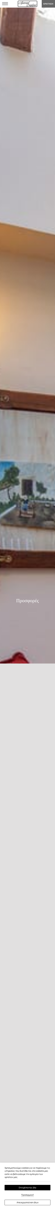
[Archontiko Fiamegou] (27, 4)
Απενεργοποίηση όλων (27, 1202)
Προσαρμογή (27, 1194)
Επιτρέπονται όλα (27, 1187)
